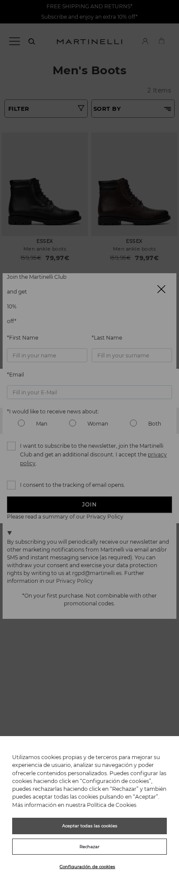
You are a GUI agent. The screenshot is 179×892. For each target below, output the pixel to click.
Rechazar (89, 846)
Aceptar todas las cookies (89, 825)
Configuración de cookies (87, 866)
